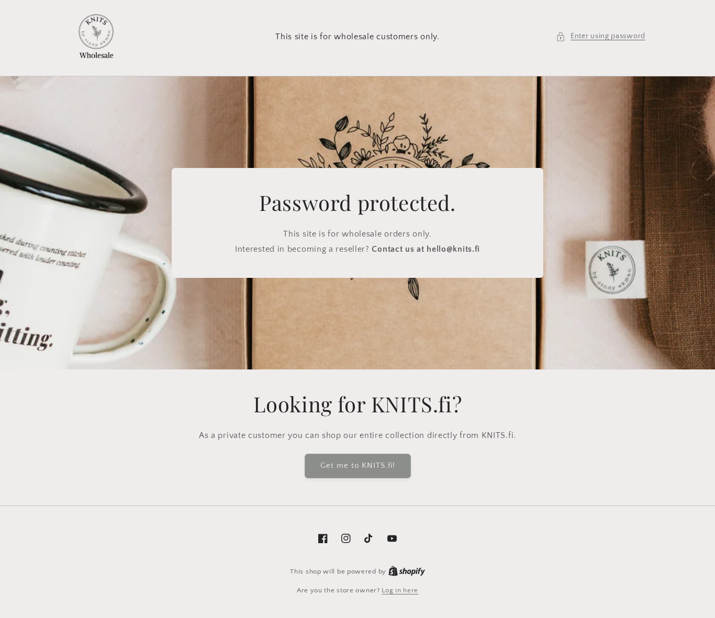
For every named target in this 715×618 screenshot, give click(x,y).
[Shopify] (406, 571)
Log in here (400, 590)
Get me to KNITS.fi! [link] (357, 465)
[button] (600, 36)
